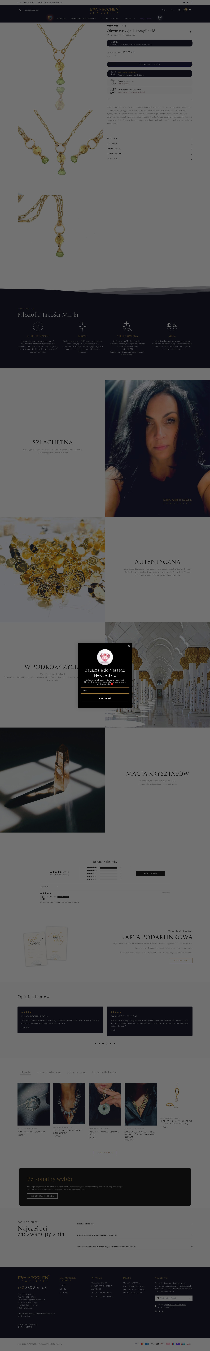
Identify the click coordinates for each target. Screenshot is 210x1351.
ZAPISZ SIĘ (105, 698)
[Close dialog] (129, 646)
